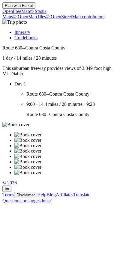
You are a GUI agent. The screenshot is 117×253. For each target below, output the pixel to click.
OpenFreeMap (16, 11)
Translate (81, 194)
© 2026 (9, 182)
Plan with (19, 5)
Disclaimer (25, 195)
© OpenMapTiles (29, 16)
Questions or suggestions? (27, 200)
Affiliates (64, 194)
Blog (51, 194)
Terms (8, 194)
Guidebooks (26, 37)
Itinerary (22, 32)
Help (41, 194)
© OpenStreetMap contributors (75, 16)
